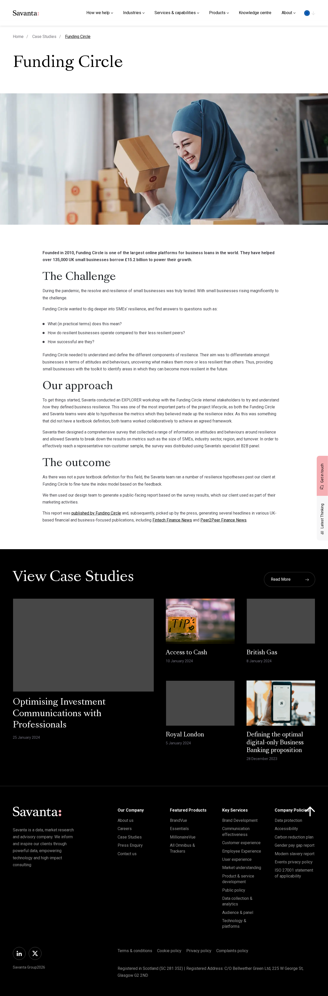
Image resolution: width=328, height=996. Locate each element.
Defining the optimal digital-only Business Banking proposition (275, 743)
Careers (125, 828)
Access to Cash (186, 653)
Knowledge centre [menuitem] (255, 12)
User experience (237, 859)
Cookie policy (169, 950)
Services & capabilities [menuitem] (175, 12)
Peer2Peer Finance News (223, 520)
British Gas (262, 653)
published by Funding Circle (96, 513)
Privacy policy (198, 950)
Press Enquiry (130, 845)
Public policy (233, 890)
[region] (309, 12)
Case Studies (44, 36)
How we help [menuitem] (98, 12)
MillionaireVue (183, 837)
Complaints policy (232, 950)
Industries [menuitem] (132, 12)
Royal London (185, 735)
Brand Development (240, 820)
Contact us (127, 853)
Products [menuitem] (217, 12)
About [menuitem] (287, 12)
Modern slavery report (294, 853)
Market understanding (241, 867)
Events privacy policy (294, 862)
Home (18, 36)
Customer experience (241, 842)
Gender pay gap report (294, 845)
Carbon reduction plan (294, 837)
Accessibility (286, 828)
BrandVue (178, 820)
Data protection (288, 820)
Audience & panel (237, 912)
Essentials (179, 828)
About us (126, 820)
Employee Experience (241, 851)
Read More (281, 579)
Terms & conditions (135, 950)
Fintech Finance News (172, 520)
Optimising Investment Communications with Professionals (59, 714)
